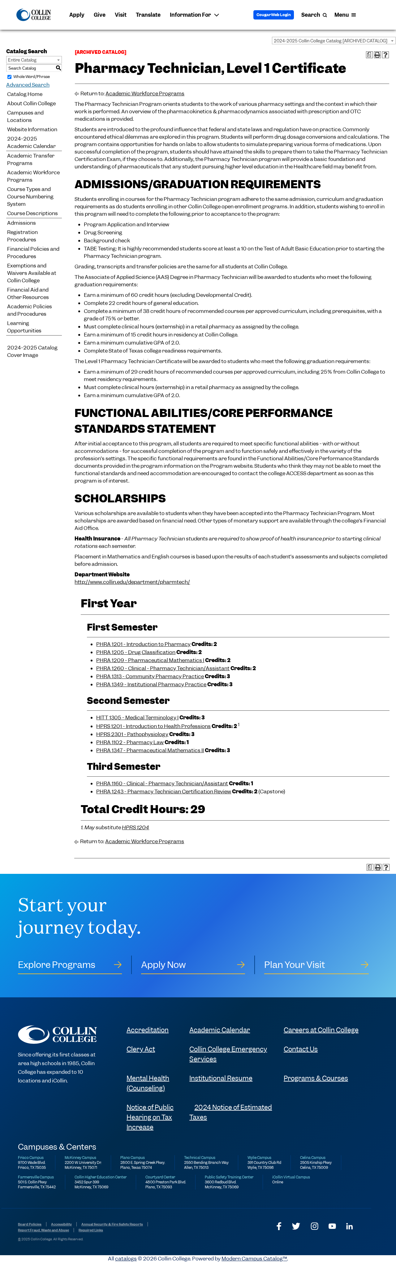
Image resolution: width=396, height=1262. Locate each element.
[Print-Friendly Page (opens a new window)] (377, 54)
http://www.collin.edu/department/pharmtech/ (132, 582)
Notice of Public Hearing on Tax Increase (150, 1117)
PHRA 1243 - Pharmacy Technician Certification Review (163, 791)
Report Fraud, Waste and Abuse (43, 1230)
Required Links (91, 1230)
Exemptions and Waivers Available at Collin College (31, 273)
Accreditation (148, 1030)
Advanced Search (28, 84)
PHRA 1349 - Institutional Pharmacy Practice (151, 684)
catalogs (126, 1258)
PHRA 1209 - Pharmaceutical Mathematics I (150, 660)
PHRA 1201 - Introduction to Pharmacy (143, 644)
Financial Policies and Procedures (33, 252)
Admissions (21, 222)
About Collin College (31, 103)
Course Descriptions (32, 213)
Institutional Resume (220, 1078)
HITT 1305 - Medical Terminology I (137, 717)
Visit (121, 14)
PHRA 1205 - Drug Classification (135, 652)
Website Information (32, 129)
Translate (148, 14)
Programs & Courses (316, 1078)
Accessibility (61, 1224)
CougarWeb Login (273, 14)
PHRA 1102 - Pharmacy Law (130, 742)
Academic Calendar (219, 1030)
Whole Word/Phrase (31, 76)
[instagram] (314, 1226)
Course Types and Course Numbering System (30, 196)
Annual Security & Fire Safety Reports (112, 1224)
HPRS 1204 (135, 827)
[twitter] (296, 1226)
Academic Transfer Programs (30, 159)
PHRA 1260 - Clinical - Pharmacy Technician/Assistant (163, 668)
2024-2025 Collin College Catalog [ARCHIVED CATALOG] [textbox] (330, 41)
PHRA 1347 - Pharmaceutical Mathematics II (150, 750)
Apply (76, 14)
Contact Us (301, 1049)
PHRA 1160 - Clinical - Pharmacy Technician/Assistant (162, 783)
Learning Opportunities (24, 327)
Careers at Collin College (321, 1030)
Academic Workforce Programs (33, 176)
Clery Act (141, 1049)
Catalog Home (24, 94)
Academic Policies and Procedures (29, 310)
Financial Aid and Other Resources (28, 293)
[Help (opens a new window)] (385, 54)
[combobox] (334, 40)
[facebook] (279, 1226)
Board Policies (29, 1224)
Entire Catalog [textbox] (22, 60)
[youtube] (332, 1226)
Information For (190, 14)
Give (99, 14)
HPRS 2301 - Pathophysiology (132, 734)
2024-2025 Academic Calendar (31, 142)
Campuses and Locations (25, 116)
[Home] (33, 15)
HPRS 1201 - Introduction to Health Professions (153, 726)
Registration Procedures (22, 236)
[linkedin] (349, 1226)
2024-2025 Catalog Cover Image (32, 351)
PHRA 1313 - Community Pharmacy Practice (150, 676)
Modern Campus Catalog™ (254, 1258)
